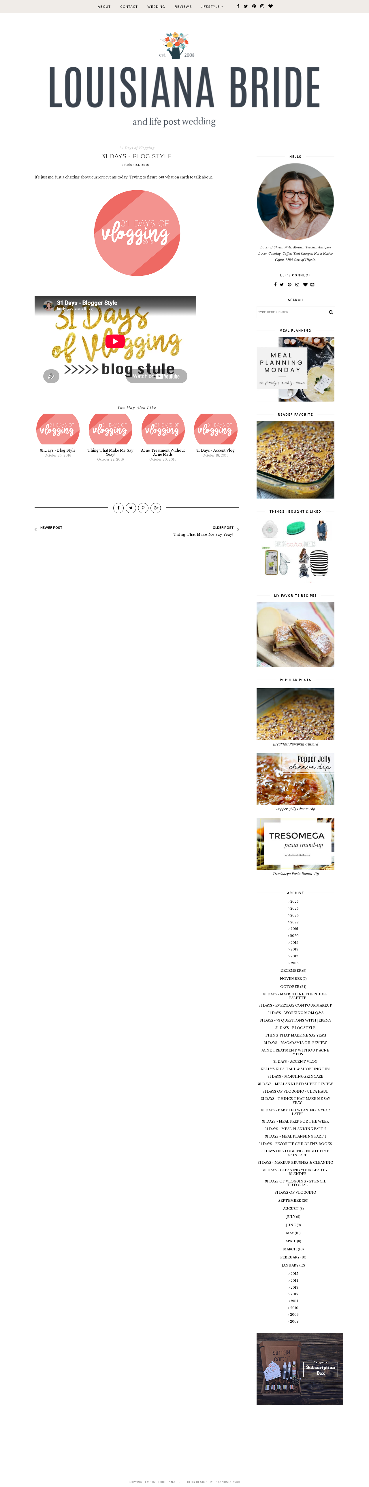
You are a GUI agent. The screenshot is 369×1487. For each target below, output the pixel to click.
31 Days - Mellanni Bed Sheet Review (295, 1084)
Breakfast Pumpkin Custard (295, 743)
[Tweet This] (131, 508)
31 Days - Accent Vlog (295, 1062)
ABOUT (104, 7)
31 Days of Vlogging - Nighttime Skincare (295, 1153)
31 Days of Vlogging (137, 148)
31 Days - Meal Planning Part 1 (295, 1136)
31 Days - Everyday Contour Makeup (295, 1005)
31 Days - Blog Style (295, 1028)
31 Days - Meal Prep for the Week (295, 1121)
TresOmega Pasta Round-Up (295, 873)
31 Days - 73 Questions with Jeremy (295, 1020)
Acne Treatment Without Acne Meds (295, 1052)
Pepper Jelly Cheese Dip (295, 808)
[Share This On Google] (155, 508)
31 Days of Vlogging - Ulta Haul (295, 1091)
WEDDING (156, 7)
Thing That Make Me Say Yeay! (295, 1035)
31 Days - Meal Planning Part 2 (295, 1129)
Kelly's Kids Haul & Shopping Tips (295, 1069)
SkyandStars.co (227, 1482)
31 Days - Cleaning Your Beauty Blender (295, 1172)
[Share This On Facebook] (118, 508)
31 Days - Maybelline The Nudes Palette (295, 996)
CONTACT (129, 7)
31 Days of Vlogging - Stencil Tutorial (295, 1183)
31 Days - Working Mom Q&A (295, 1013)
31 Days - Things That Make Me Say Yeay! (295, 1100)
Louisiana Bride (172, 1482)
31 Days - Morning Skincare (295, 1077)
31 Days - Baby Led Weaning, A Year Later (295, 1112)
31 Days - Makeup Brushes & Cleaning (295, 1163)
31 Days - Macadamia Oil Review (295, 1043)
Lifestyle (211, 7)
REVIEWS (183, 7)
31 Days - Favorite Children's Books (295, 1144)
